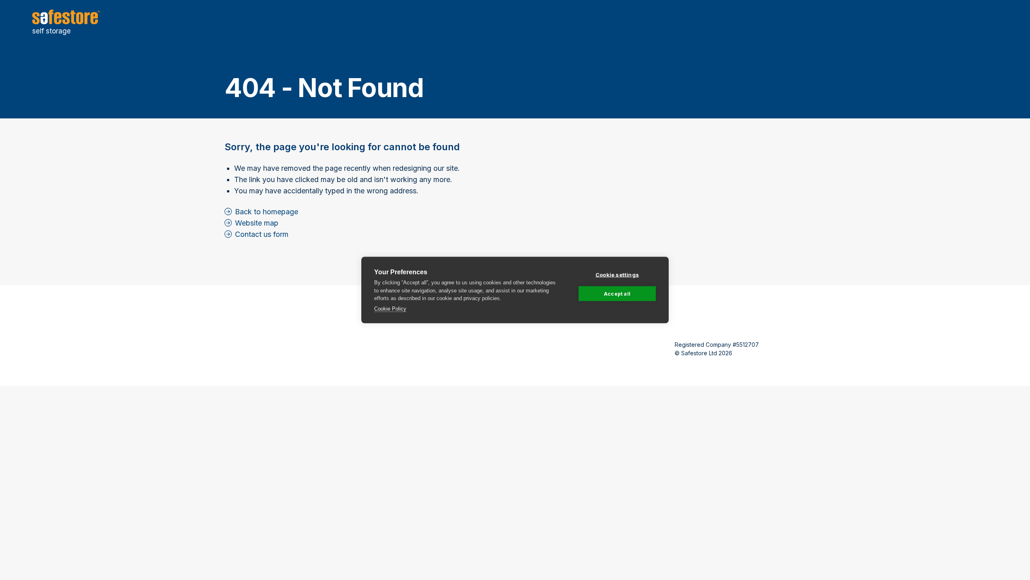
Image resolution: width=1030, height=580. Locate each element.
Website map (256, 223)
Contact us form (261, 234)
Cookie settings (617, 274)
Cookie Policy (390, 308)
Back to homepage (266, 211)
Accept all (617, 293)
